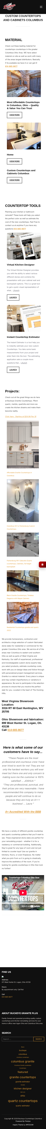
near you (22, 1092)
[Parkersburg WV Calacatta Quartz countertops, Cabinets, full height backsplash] (23, 545)
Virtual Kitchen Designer (20, 264)
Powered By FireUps (23, 1121)
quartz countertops (23, 1101)
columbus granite (22, 1061)
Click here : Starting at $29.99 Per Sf (20, 416)
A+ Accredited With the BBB (23, 811)
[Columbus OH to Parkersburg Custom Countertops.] (23, 501)
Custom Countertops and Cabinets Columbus (21, 172)
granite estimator (23, 1082)
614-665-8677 (20, 229)
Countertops (22, 1068)
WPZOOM (29, 1125)
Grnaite (23, 1085)
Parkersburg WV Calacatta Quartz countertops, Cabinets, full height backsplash (19, 564)
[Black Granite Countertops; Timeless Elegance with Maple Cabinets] (23, 581)
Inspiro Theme (18, 1125)
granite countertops (22, 1077)
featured (23, 1072)
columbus (23, 1054)
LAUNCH (14, 298)
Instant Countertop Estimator (23, 337)
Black (22, 1047)
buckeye (22, 1050)
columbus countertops (23, 1057)
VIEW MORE (15, 116)
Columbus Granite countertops (22, 1065)
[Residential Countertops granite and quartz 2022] (23, 613)
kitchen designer (23, 1088)
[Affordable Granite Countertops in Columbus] (23, 445)
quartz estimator (23, 1106)
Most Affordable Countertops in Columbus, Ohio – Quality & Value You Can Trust (23, 105)
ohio (22, 1095)
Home (10, 154)
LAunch (16, 290)
